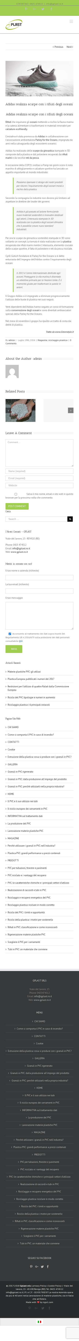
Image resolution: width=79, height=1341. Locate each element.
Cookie (11, 749)
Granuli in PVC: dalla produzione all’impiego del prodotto (37, 779)
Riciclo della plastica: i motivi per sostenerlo (30, 919)
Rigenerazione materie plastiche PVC (26, 934)
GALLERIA (13, 764)
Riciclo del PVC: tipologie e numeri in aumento (31, 697)
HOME (11, 794)
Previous (59, 46)
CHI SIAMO (13, 727)
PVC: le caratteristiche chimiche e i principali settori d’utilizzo (38, 882)
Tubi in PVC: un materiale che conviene (27, 949)
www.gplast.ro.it (19, 552)
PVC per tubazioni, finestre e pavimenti (27, 868)
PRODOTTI (13, 860)
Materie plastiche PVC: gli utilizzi (24, 671)
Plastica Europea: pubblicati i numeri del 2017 (31, 679)
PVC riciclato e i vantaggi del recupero (27, 875)
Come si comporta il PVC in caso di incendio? (31, 734)
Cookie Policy (54, 1285)
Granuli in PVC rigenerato (20, 771)
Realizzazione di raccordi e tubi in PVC (27, 890)
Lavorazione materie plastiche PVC (25, 830)
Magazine (42, 340)
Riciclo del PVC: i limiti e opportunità (26, 912)
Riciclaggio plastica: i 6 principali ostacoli (29, 704)
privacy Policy (39, 1285)
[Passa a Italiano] (39, 1321)
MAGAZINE (13, 838)
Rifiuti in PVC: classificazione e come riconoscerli (33, 927)
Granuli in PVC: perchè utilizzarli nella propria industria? (36, 786)
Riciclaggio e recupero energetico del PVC (29, 897)
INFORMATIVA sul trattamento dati (25, 816)
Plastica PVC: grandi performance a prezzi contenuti (34, 853)
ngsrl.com (48, 1302)
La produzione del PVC (19, 823)
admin (11, 340)
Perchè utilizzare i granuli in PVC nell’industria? (31, 845)
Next (69, 46)
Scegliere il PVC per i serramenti (24, 942)
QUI (20, 641)
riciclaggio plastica (57, 340)
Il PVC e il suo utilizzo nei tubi (23, 801)
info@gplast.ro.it (54, 3)
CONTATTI (13, 742)
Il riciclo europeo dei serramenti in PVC (27, 808)
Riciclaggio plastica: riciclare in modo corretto (31, 904)
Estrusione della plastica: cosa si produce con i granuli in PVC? (39, 756)
